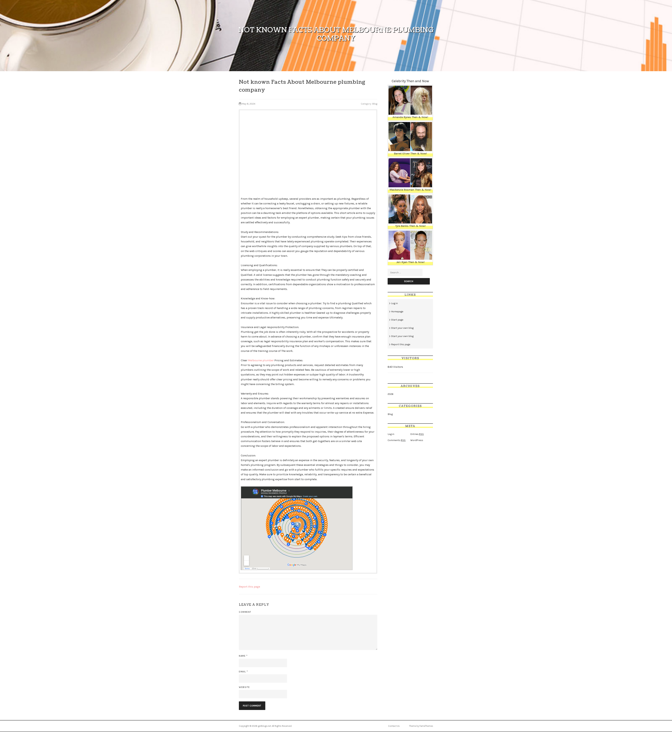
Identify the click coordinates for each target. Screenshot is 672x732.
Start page (397, 319)
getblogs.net (264, 726)
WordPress (416, 440)
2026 (390, 394)
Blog (374, 103)
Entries (417, 434)
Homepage (397, 311)
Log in (394, 303)
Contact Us (394, 726)
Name (243, 656)
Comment (245, 612)
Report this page (249, 586)
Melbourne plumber (261, 360)
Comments (397, 440)
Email (243, 671)
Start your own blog (402, 327)
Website (244, 687)
